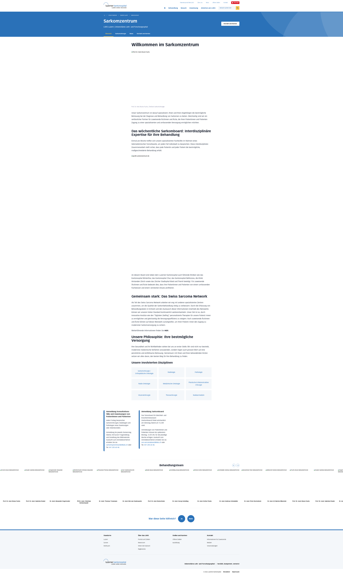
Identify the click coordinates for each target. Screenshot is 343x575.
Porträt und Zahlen (144, 539)
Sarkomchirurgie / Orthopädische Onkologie (144, 372)
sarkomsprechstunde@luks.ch (117, 445)
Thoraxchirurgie (171, 395)
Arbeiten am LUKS (208, 8)
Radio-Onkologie (144, 384)
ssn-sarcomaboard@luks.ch (151, 442)
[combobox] (227, 8)
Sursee (106, 543)
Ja (181, 519)
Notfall (236, 2)
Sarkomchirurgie (120, 33)
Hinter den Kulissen (144, 546)
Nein (191, 519)
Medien (209, 543)
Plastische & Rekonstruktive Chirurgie (199, 384)
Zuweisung (193, 8)
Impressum (235, 572)
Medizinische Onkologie (171, 384)
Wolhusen (107, 546)
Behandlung (173, 8)
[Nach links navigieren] (233, 465)
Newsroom (141, 543)
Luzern (106, 539)
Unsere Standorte (112, 15)
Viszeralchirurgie (144, 395)
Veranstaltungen (212, 546)
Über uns (199, 2)
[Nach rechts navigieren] (237, 465)
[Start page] (165, 7)
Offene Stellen (216, 2)
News (207, 2)
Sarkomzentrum (135, 15)
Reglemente (142, 549)
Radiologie (171, 372)
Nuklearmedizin (198, 395)
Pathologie (198, 372)
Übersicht (108, 33)
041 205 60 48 (114, 447)
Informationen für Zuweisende (216, 539)
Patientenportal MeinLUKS (187, 2)
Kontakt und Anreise (230, 24)
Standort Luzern (124, 15)
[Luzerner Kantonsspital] (115, 562)
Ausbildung (176, 543)
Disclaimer (226, 572)
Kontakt (226, 2)
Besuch (184, 8)
